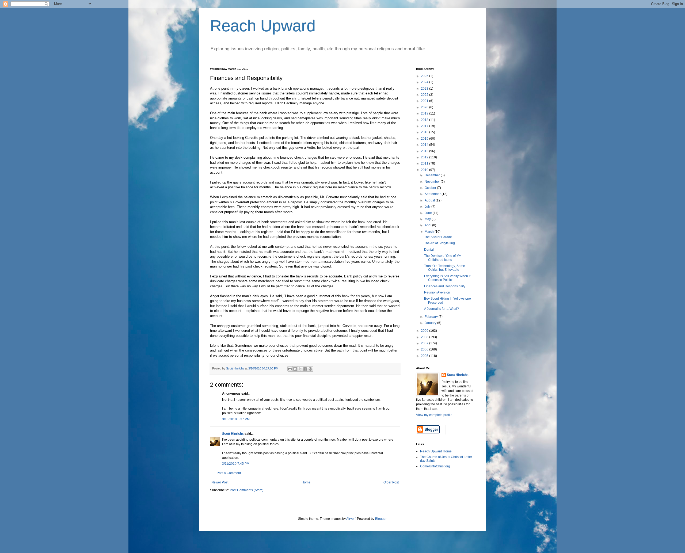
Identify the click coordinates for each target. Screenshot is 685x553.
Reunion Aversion (437, 292)
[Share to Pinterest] (310, 369)
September (433, 194)
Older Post (391, 482)
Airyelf (350, 519)
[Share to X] (300, 369)
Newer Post (219, 482)
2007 (425, 343)
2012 (425, 157)
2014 (425, 145)
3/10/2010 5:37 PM (236, 419)
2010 (425, 170)
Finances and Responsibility (444, 286)
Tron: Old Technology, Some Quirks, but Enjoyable (444, 268)
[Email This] (290, 369)
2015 (425, 138)
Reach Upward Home (436, 451)
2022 (425, 95)
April (428, 225)
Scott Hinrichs (233, 434)
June (429, 213)
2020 (425, 107)
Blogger (380, 519)
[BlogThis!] (295, 369)
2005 (425, 356)
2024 (425, 82)
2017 (425, 126)
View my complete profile (434, 415)
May (428, 219)
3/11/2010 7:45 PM (235, 464)
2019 (425, 113)
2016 (425, 132)
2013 (425, 151)
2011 (425, 163)
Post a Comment (229, 473)
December (433, 175)
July (428, 206)
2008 (425, 337)
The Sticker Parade (438, 237)
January (431, 323)
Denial (429, 249)
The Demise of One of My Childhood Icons (442, 257)
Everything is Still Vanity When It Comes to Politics (447, 278)
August (430, 200)
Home (306, 482)
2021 (425, 101)
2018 (425, 120)
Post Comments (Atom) (246, 490)
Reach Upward (262, 26)
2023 (425, 88)
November (433, 182)
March (430, 232)
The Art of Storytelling (439, 243)
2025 (425, 76)
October (431, 188)
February (432, 317)
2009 (425, 331)
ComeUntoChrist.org (435, 466)
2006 (425, 349)
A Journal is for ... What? (441, 309)
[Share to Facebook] (305, 369)
